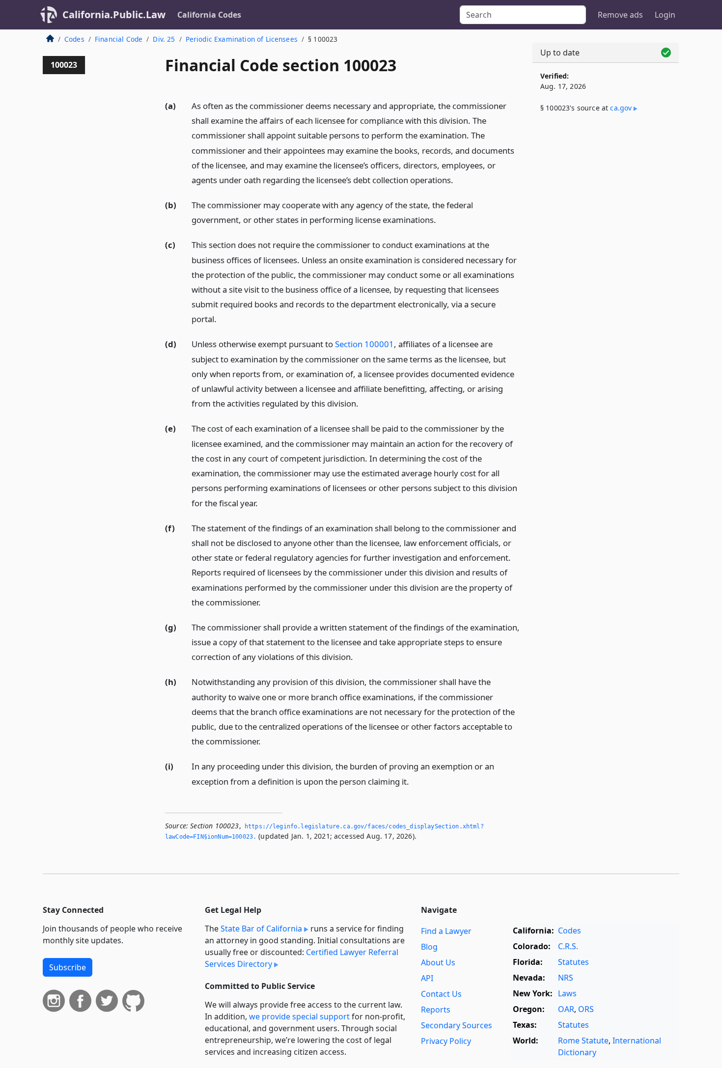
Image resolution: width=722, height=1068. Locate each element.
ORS (586, 1009)
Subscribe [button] (67, 967)
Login (665, 14)
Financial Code (118, 39)
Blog (429, 946)
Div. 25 (164, 39)
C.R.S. (568, 946)
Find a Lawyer (446, 931)
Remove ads (620, 14)
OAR (566, 1009)
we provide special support (299, 1016)
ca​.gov (621, 107)
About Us (438, 962)
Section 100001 (364, 344)
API (427, 978)
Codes (74, 39)
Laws (567, 993)
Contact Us (441, 993)
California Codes (209, 14)
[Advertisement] (605, 283)
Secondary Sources (456, 1025)
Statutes (573, 962)
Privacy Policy (446, 1041)
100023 (64, 64)
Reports (435, 1009)
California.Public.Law (114, 14)
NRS (565, 977)
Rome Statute (583, 1040)
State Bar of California (261, 928)
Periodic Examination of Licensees (242, 39)
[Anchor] (459, 179)
